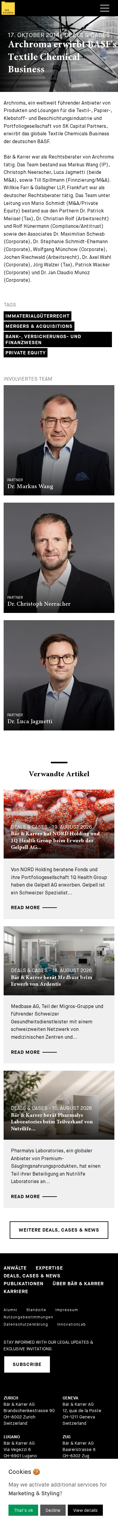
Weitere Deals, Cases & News (59, 1230)
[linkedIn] (62, 1364)
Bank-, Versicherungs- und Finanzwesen (43, 340)
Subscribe (27, 1364)
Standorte (36, 1310)
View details (85, 1510)
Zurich (11, 1398)
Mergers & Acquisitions (39, 326)
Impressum (66, 1310)
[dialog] (59, 1492)
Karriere (16, 1292)
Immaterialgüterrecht (37, 316)
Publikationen (24, 1284)
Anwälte (15, 1268)
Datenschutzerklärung (26, 1324)
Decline (53, 1510)
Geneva (70, 1398)
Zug (66, 1437)
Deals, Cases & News (32, 1276)
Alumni (10, 1310)
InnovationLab (71, 1324)
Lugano (12, 1437)
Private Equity (25, 353)
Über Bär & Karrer (78, 1284)
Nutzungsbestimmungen (28, 1317)
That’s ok (23, 1510)
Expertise (49, 1268)
